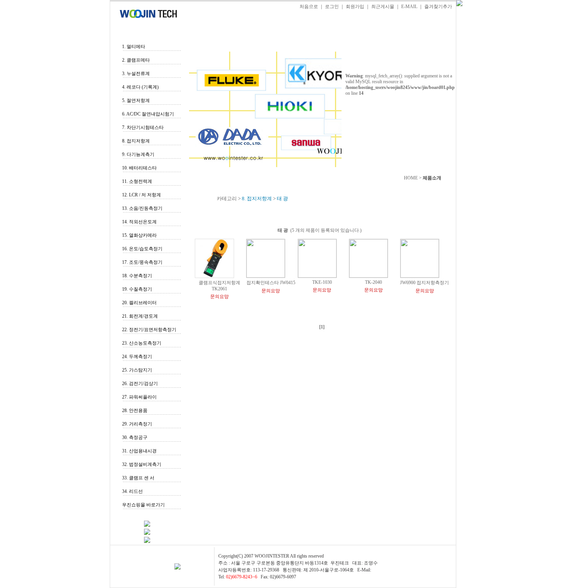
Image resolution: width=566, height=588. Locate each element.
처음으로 (309, 6)
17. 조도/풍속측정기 (142, 262)
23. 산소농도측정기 (141, 343)
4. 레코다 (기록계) (140, 87)
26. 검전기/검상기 (140, 383)
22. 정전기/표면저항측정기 (149, 329)
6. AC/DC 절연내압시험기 (148, 114)
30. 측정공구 (134, 437)
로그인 (332, 6)
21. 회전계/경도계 (140, 316)
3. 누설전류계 (136, 73)
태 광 (283, 230)
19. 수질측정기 (137, 289)
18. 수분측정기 (137, 275)
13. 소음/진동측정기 (142, 208)
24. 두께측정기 (137, 356)
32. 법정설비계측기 (141, 464)
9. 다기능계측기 (138, 154)
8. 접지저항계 (136, 141)
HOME (411, 178)
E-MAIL (409, 6)
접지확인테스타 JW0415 (270, 282)
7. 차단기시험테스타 (143, 127)
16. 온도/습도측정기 (142, 248)
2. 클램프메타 (136, 60)
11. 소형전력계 (137, 181)
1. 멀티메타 (133, 46)
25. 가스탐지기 (137, 370)
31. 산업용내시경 (139, 451)
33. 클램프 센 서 (138, 478)
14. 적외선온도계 (139, 221)
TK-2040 (373, 282)
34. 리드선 (132, 491)
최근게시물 (382, 6)
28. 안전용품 (134, 410)
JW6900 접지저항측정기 (424, 282)
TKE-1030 (322, 282)
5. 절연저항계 (136, 100)
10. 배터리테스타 (139, 168)
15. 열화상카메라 (139, 235)
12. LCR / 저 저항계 (141, 195)
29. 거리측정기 (137, 424)
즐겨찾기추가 (438, 6)
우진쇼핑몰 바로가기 (143, 505)
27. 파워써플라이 (139, 397)
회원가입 (355, 6)
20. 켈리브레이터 (139, 302)
